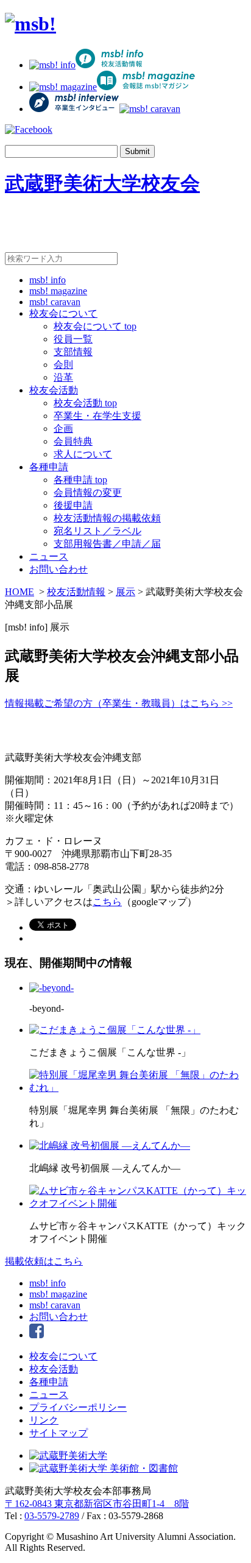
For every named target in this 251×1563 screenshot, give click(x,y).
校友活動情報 (76, 592)
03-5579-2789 (51, 1516)
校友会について (63, 313)
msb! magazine (58, 291)
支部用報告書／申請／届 (107, 543)
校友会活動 (53, 390)
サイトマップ (58, 1433)
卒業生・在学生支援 (97, 416)
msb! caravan (54, 302)
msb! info (47, 280)
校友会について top (95, 326)
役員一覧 (73, 339)
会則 (63, 364)
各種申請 (48, 467)
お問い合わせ (58, 569)
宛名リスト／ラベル (97, 531)
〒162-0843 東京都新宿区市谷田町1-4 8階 (97, 1503)
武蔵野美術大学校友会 (102, 183)
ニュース (48, 556)
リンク (43, 1420)
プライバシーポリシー (78, 1407)
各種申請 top (80, 480)
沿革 (63, 377)
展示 (125, 592)
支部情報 (73, 352)
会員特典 (73, 441)
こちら (107, 902)
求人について (83, 454)
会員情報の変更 (88, 492)
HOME (19, 592)
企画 (63, 428)
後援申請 (73, 505)
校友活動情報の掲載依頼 (107, 518)
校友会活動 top (85, 403)
